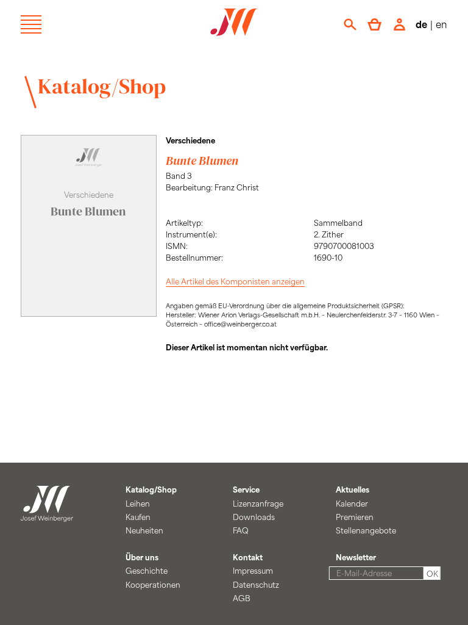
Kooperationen (153, 585)
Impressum (253, 571)
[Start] (47, 515)
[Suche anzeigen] (350, 24)
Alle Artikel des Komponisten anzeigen (235, 281)
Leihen (138, 503)
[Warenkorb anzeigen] (374, 24)
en (441, 24)
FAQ (241, 530)
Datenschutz (256, 585)
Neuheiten (144, 530)
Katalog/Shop (102, 86)
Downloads (254, 517)
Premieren (355, 517)
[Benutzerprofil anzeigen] (398, 24)
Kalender (352, 503)
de (421, 24)
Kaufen (138, 517)
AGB (241, 598)
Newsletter (356, 557)
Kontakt (248, 557)
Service (246, 489)
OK (432, 574)
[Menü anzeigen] (31, 24)
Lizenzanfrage (258, 503)
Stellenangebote (366, 530)
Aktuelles (352, 489)
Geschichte (147, 571)
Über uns (142, 557)
